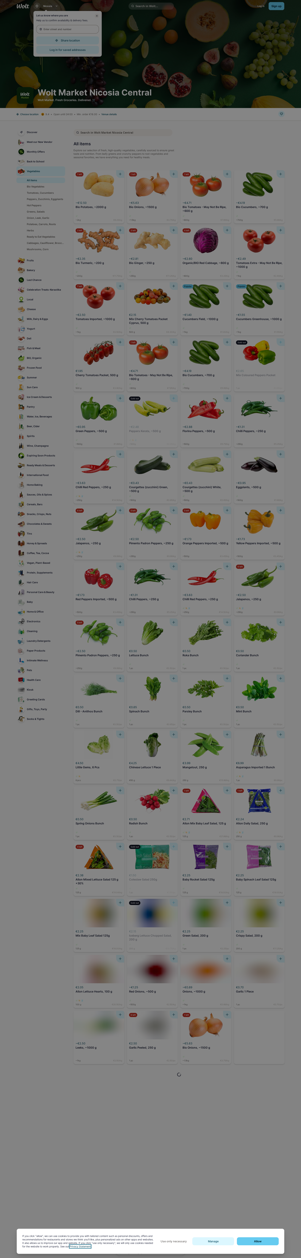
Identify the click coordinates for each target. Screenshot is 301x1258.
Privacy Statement (80, 1246)
